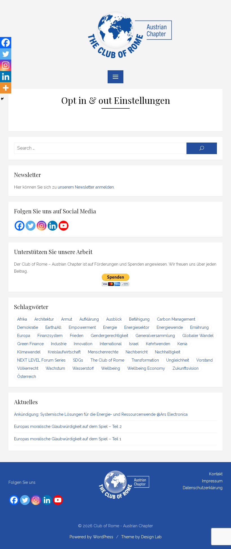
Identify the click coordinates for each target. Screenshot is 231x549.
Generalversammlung (155, 335)
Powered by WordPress (91, 537)
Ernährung (199, 327)
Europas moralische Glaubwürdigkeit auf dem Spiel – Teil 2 (68, 426)
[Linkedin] (5, 76)
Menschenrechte (103, 352)
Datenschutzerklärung (203, 487)
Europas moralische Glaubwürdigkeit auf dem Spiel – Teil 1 (67, 439)
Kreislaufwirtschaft (64, 352)
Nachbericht (137, 352)
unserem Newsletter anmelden (86, 187)
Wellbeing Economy (146, 368)
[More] (5, 87)
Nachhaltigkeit (167, 352)
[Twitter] (5, 54)
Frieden (76, 335)
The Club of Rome (107, 360)
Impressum (212, 481)
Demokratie (27, 327)
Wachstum (55, 368)
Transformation (145, 360)
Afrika (22, 319)
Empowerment (82, 327)
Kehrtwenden (158, 344)
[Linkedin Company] (52, 226)
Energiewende (170, 327)
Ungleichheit (177, 360)
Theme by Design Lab (141, 537)
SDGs (78, 360)
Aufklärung (89, 319)
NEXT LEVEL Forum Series (41, 360)
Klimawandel (29, 352)
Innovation (83, 344)
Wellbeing (110, 368)
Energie (110, 327)
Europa (23, 335)
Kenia (182, 344)
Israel (134, 344)
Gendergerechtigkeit (109, 335)
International (111, 344)
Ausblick (114, 319)
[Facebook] (5, 42)
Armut (66, 319)
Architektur (44, 319)
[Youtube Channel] (63, 226)
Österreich (26, 376)
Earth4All (53, 327)
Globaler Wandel (198, 335)
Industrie (58, 344)
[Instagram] (5, 65)
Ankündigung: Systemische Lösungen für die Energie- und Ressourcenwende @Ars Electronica (101, 414)
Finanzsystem (50, 335)
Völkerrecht (27, 368)
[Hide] (2, 99)
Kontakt (216, 474)
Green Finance (30, 344)
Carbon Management (176, 319)
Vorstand (204, 360)
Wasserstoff (83, 368)
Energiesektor (136, 327)
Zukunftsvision (185, 368)
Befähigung (139, 319)
